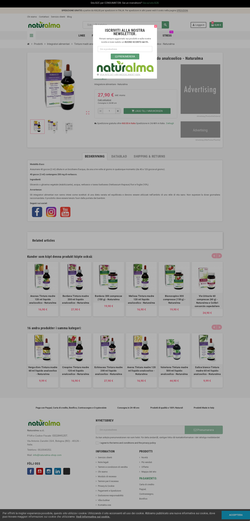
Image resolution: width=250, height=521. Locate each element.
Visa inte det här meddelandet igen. (120, 74)
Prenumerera (126, 56)
